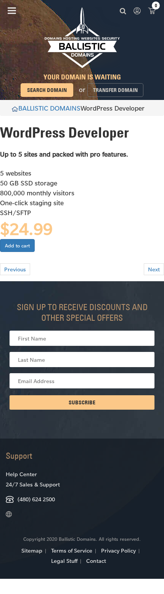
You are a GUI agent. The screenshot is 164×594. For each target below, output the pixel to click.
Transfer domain (115, 90)
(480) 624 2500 (36, 499)
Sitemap (31, 550)
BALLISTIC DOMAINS (49, 108)
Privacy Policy (118, 550)
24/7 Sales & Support (33, 484)
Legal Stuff (64, 560)
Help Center (21, 474)
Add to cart (17, 245)
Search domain (47, 90)
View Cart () (152, 10)
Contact (96, 560)
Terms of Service (71, 550)
